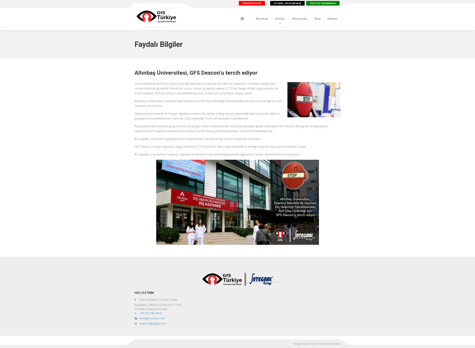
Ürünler (280, 18)
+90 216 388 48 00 (151, 313)
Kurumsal (262, 18)
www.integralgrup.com (153, 323)
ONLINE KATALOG (252, 3)
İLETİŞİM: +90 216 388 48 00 (287, 3)
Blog (317, 18)
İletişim (332, 18)
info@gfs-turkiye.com (152, 318)
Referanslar (299, 18)
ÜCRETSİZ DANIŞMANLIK (323, 3)
